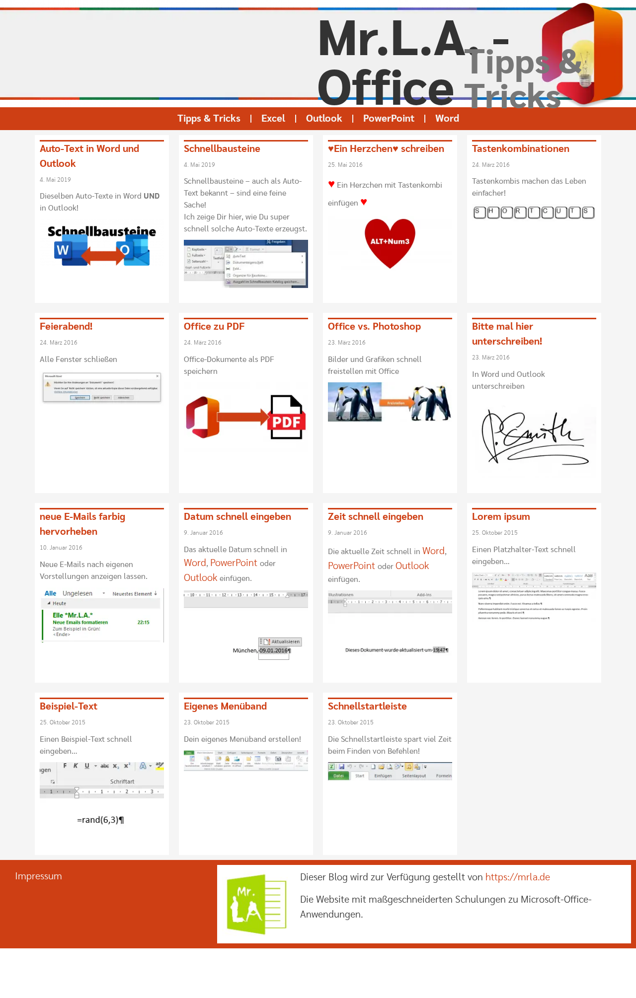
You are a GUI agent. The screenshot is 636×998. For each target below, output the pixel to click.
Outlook (324, 119)
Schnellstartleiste (367, 707)
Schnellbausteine (222, 149)
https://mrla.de (517, 877)
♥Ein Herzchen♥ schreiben (386, 149)
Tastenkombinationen (520, 149)
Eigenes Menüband (225, 707)
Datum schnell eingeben (237, 517)
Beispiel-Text (68, 707)
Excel (273, 119)
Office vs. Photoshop (374, 327)
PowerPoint (388, 119)
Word (447, 119)
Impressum (38, 876)
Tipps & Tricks (208, 119)
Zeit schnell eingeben (375, 517)
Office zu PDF (214, 327)
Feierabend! (66, 327)
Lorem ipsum (501, 517)
